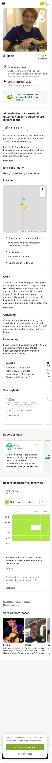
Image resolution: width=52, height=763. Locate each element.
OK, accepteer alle (25, 747)
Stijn (6, 56)
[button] (42, 13)
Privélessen (8, 601)
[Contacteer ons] (47, 3)
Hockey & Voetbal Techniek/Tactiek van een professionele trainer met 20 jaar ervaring (24, 560)
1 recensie (42, 58)
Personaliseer (25, 753)
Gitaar (11, 399)
